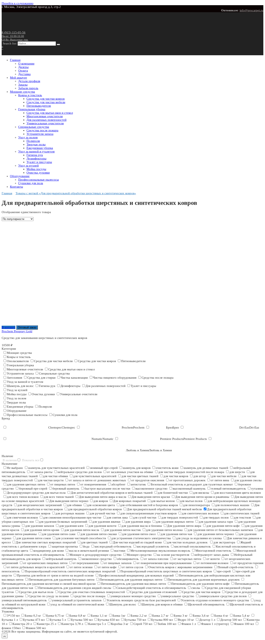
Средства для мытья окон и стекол (49, 112)
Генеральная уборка (31, 109)
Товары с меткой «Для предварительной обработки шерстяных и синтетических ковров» (76, 193)
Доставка (24, 74)
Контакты (16, 186)
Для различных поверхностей (46, 119)
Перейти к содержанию (17, 3)
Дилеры (23, 67)
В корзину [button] (8, 327)
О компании (26, 63)
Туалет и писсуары (39, 162)
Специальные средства (33, 126)
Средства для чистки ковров (45, 98)
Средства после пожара (42, 130)
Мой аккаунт (18, 77)
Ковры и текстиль (30, 95)
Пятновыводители (38, 105)
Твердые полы (36, 144)
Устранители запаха (39, 134)
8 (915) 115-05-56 (15, 36)
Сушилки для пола (30, 183)
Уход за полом (28, 137)
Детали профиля (29, 81)
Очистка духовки (38, 172)
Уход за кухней (28, 165)
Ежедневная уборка (39, 148)
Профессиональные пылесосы (38, 179)
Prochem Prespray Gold (17, 331)
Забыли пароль (28, 88)
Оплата (23, 70)
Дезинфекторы (36, 158)
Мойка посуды (36, 169)
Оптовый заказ (27, 327)
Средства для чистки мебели (45, 102)
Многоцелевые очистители (44, 116)
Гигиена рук (34, 155)
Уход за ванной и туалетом (36, 151)
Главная (15, 60)
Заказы (23, 84)
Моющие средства (22, 91)
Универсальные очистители (45, 123)
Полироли (33, 141)
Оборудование (20, 176)
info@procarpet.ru (251, 10)
